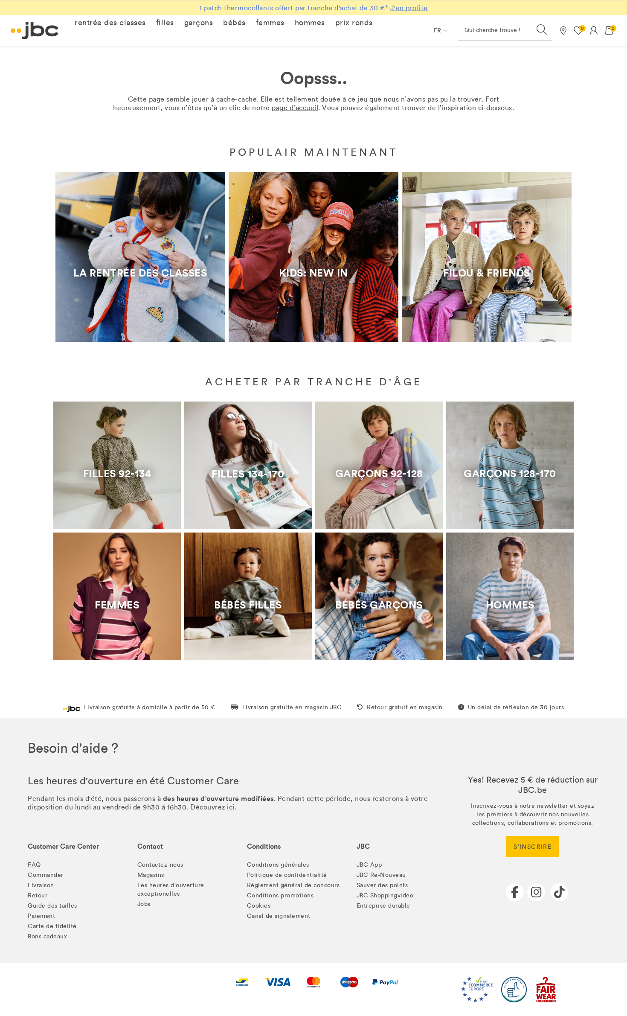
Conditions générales (278, 864)
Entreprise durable (383, 905)
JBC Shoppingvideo (385, 895)
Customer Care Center (63, 846)
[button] (110, 22)
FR (437, 30)
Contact (150, 846)
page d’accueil (295, 108)
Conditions (264, 846)
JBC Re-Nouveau (381, 875)
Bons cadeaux (47, 936)
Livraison (41, 885)
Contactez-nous (160, 864)
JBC (363, 846)
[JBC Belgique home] (34, 30)
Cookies (259, 905)
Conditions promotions (280, 895)
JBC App (369, 864)
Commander (46, 875)
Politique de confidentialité (287, 875)
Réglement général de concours (293, 885)
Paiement (41, 916)
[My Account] (593, 30)
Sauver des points (382, 885)
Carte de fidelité (52, 926)
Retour (37, 895)
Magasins (150, 875)
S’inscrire (533, 846)
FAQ (34, 864)
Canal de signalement (279, 916)
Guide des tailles (52, 905)
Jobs (144, 904)
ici (231, 807)
